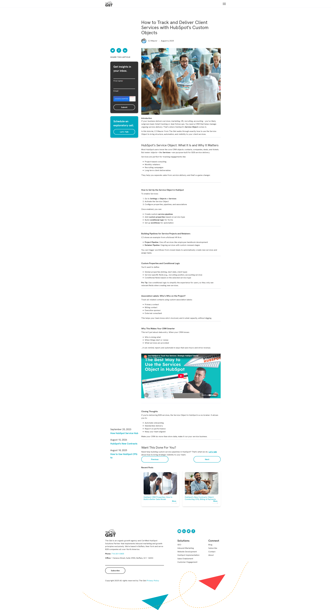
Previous (155, 459)
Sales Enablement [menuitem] (185, 558)
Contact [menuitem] (211, 551)
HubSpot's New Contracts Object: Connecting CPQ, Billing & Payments (200, 498)
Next (207, 459)
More (174, 501)
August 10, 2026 (118, 439)
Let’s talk (213, 451)
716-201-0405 (117, 553)
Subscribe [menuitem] (212, 548)
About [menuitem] (211, 555)
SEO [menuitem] (179, 544)
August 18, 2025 (118, 450)
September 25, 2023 (120, 429)
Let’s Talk (124, 132)
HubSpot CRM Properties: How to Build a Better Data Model (158, 498)
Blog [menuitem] (210, 544)
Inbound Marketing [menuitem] (185, 548)
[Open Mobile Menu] (224, 4)
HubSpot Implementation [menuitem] (188, 555)
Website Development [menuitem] (187, 551)
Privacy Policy (153, 580)
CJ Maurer (152, 40)
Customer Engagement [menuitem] (187, 562)
